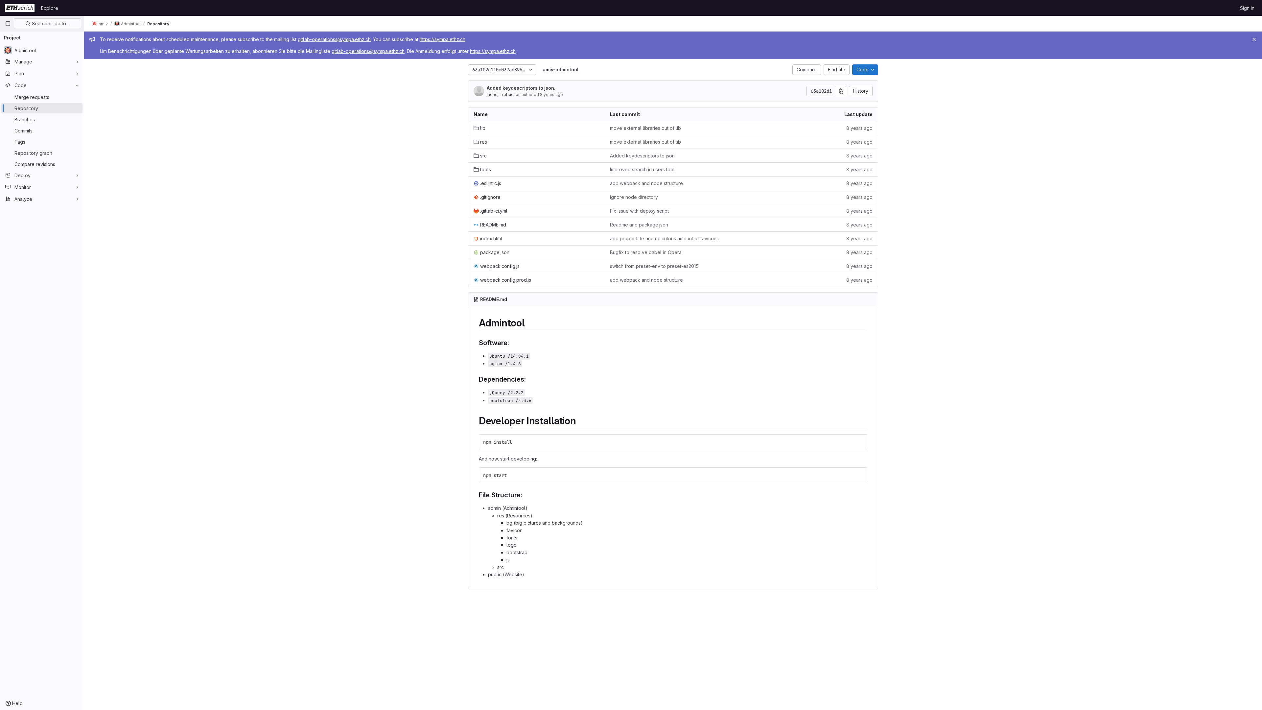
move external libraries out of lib (645, 128)
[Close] (1254, 39)
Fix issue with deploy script (639, 211)
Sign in (1247, 8)
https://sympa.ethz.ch (442, 39)
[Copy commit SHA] (841, 91)
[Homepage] (20, 8)
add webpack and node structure (646, 183)
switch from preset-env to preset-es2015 (654, 266)
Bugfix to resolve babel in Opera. (646, 252)
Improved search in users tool (642, 169)
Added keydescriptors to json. (521, 88)
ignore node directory (634, 197)
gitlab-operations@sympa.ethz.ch (334, 39)
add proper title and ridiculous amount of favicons (664, 238)
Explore (49, 8)
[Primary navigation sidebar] (8, 23)
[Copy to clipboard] (859, 442)
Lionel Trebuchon (504, 94)
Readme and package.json (639, 224)
